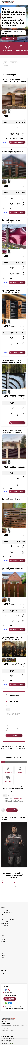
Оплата (2, 937)
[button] (1, 48)
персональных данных (18, 798)
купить (5, 62)
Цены (6, 115)
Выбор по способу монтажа (7, 919)
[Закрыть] (25, 1042)
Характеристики (13, 115)
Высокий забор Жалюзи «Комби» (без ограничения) (12, 431)
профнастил (7, 891)
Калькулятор (4, 977)
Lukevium (12, 1036)
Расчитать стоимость (18, 142)
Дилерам (3, 939)
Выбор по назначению (22, 50)
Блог (2, 953)
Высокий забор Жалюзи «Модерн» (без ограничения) (13, 361)
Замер (2, 943)
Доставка (3, 935)
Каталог (3, 907)
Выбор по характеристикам (11, 56)
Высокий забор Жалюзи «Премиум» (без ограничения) (13, 221)
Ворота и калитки (5, 923)
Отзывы (3, 959)
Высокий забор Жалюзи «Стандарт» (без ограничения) (14, 80)
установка (6, 65)
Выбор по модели (7, 50)
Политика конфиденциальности (8, 1038)
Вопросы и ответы (5, 975)
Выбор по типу (4, 921)
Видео (2, 957)
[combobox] (8, 709)
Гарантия (3, 941)
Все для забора (4, 925)
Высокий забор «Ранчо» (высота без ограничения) (12, 500)
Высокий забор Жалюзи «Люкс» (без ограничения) (12, 291)
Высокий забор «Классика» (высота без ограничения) (12, 569)
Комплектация (21, 115)
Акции (2, 973)
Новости (3, 955)
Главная (2, 56)
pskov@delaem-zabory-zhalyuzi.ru (13, 1005)
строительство (13, 62)
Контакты (3, 962)
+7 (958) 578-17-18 (13, 701)
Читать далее (14, 751)
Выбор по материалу (6, 914)
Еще (15, 68)
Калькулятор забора (10, 38)
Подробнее (11, 1043)
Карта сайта (4, 964)
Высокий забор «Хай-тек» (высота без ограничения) (12, 638)
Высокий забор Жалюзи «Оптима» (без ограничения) (13, 151)
